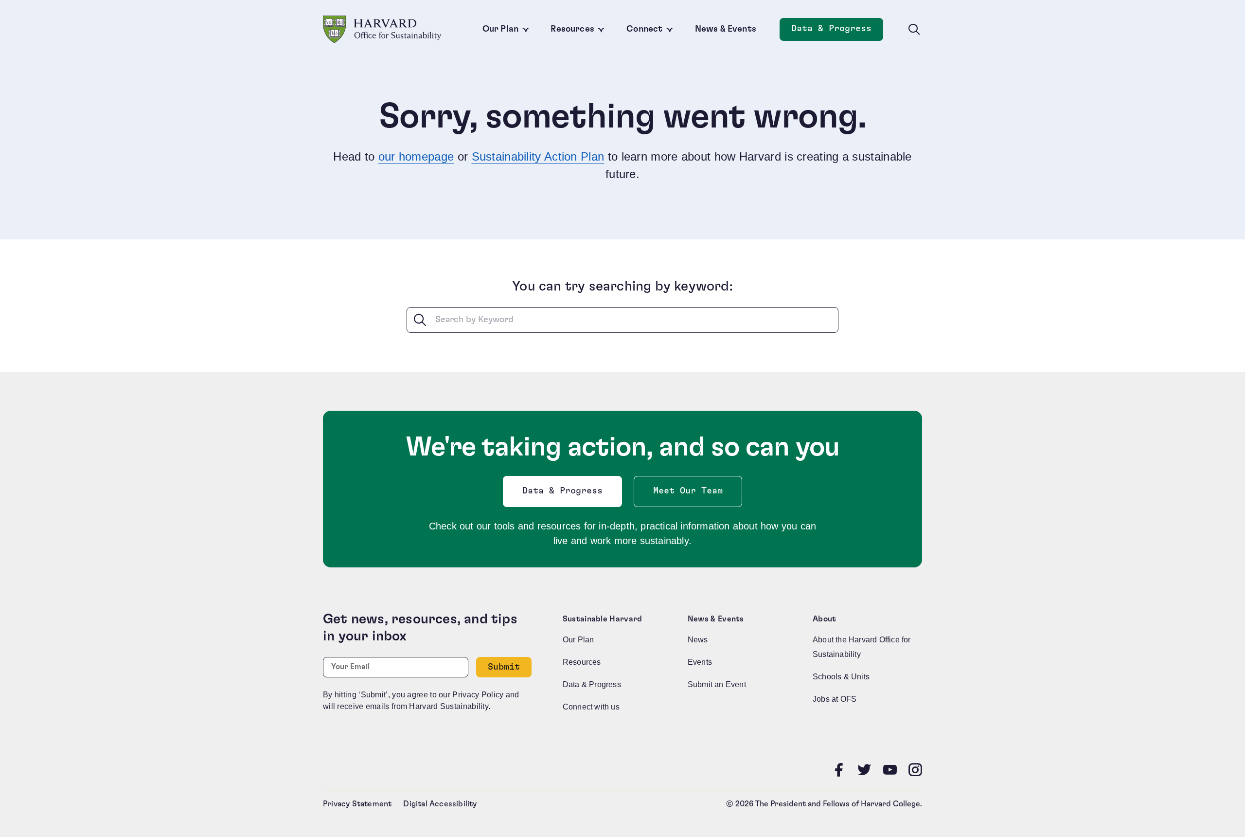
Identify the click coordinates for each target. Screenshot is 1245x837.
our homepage (416, 156)
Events (700, 662)
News (698, 640)
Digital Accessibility (440, 804)
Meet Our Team (688, 491)
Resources (572, 29)
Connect (644, 29)
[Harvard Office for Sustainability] (382, 29)
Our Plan (500, 29)
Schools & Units (841, 677)
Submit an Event (717, 684)
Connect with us (591, 707)
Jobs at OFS (834, 699)
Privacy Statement (357, 804)
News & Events (725, 29)
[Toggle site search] (914, 29)
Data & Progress (837, 31)
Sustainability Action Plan (538, 156)
